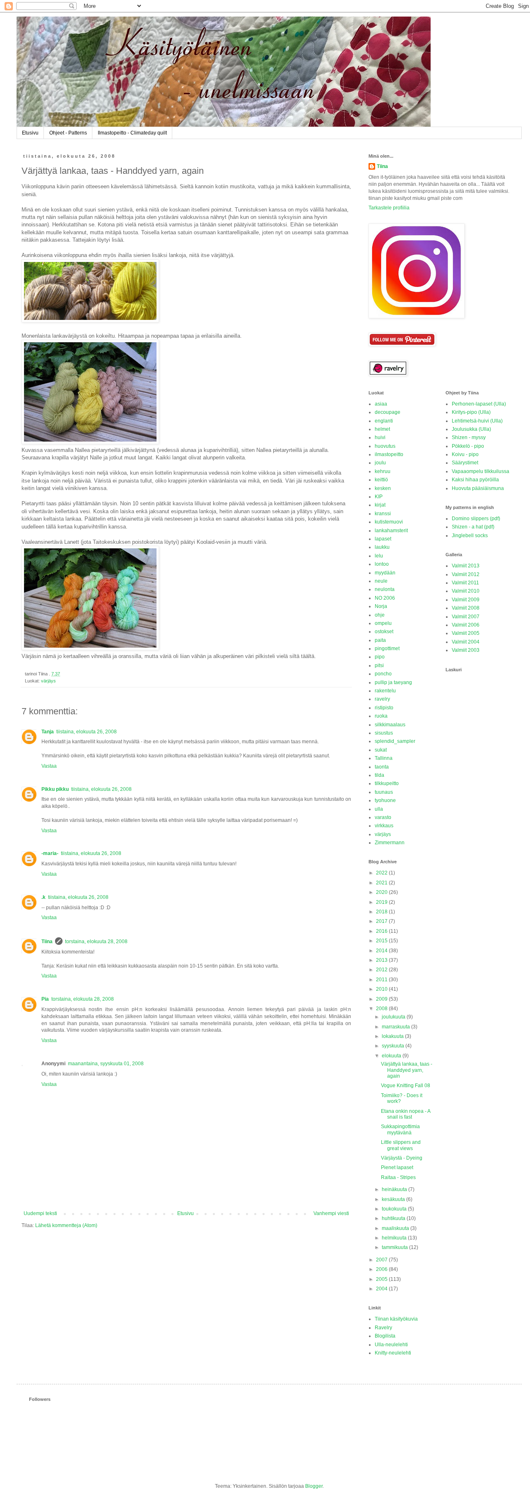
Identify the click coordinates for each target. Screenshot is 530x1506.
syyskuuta (393, 1046)
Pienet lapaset (397, 1167)
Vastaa (49, 766)
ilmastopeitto (389, 454)
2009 (382, 999)
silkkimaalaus (390, 725)
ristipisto (384, 708)
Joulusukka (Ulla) (471, 429)
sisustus (384, 733)
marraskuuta (396, 1027)
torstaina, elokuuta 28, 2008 (96, 941)
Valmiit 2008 (465, 608)
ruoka (381, 716)
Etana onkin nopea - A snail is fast (405, 1114)
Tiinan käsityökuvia (396, 1319)
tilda (379, 775)
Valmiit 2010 (465, 591)
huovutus (385, 446)
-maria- (49, 853)
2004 (382, 1289)
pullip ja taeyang (393, 682)
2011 (382, 979)
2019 (382, 902)
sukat (381, 750)
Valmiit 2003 (465, 650)
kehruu (382, 471)
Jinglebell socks (470, 535)
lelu (379, 556)
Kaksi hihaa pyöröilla (475, 480)
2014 (382, 951)
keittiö (381, 480)
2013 (382, 960)
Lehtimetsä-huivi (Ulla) (477, 421)
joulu (380, 463)
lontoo (382, 564)
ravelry (382, 699)
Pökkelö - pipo (468, 446)
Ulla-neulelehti (391, 1344)
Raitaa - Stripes (398, 1177)
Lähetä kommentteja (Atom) (66, 1225)
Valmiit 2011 (465, 583)
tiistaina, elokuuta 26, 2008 (86, 732)
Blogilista (385, 1336)
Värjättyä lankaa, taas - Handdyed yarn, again (406, 1070)
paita (380, 640)
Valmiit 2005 (465, 633)
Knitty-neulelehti (393, 1353)
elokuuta (392, 1056)
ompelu (383, 623)
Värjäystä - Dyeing (401, 1158)
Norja (381, 606)
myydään (385, 573)
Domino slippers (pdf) (476, 518)
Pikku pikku (55, 789)
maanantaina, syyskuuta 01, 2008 (106, 1063)
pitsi (379, 665)
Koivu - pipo (465, 454)
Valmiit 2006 (465, 625)
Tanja (47, 732)
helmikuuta (395, 1238)
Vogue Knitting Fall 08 (405, 1085)
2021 (382, 883)
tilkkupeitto (387, 783)
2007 (382, 1260)
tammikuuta (395, 1247)
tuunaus (384, 792)
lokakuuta (393, 1036)
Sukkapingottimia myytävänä (400, 1129)
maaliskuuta (396, 1228)
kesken (383, 488)
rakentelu (385, 691)
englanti (384, 421)
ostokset (384, 631)
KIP (379, 497)
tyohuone (385, 800)
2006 (382, 1269)
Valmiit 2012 (465, 574)
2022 (382, 873)
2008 (382, 1008)
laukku (382, 547)
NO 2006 (385, 598)
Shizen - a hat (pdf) (473, 527)
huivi (380, 437)
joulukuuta (394, 1017)
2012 (382, 970)
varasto (383, 817)
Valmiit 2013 (465, 566)
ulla (379, 809)
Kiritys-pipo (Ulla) (471, 412)
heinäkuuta (395, 1189)
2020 (382, 892)
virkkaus (384, 826)
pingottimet (387, 648)
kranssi (383, 513)
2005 (382, 1279)
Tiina (47, 941)
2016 (382, 931)
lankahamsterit (391, 530)
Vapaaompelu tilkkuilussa (480, 471)
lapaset (383, 539)
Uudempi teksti (40, 1213)
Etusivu (30, 133)
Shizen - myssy (469, 437)
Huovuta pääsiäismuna (478, 488)
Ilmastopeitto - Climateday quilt (132, 133)
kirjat (380, 505)
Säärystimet (465, 463)
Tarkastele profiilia (389, 208)
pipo (380, 657)
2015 (382, 941)
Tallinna (384, 758)
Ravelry (383, 1328)
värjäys (48, 680)
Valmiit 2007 (465, 617)
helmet (382, 429)
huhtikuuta (394, 1218)
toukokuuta (395, 1209)
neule (381, 581)
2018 (382, 912)
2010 (382, 989)
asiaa (381, 404)
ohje (380, 615)
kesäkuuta (394, 1199)
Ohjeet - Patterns (68, 133)
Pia (45, 999)
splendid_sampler (395, 741)
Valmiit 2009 (465, 600)
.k (43, 897)
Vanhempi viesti (331, 1213)
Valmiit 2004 (465, 642)
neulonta (385, 589)
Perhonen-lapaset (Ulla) (479, 404)
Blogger (314, 1486)
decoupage (387, 412)
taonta (382, 767)
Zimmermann (390, 842)
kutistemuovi (389, 522)
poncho (383, 674)
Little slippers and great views (401, 1145)
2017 (382, 921)
